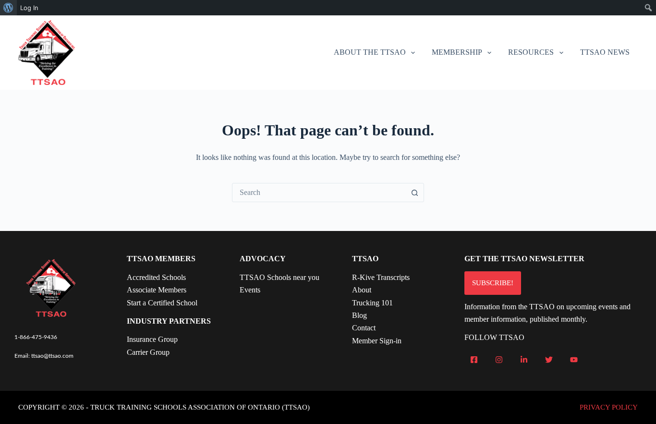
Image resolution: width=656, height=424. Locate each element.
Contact (364, 328)
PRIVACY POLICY (609, 407)
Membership (457, 52)
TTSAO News (605, 52)
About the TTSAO (370, 52)
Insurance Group (152, 339)
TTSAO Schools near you (279, 277)
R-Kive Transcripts (381, 277)
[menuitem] (8, 7)
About (361, 290)
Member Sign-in (376, 341)
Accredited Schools (156, 277)
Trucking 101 (372, 303)
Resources (531, 52)
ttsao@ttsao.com (52, 356)
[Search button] (414, 192)
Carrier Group (148, 352)
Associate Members (156, 290)
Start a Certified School (162, 303)
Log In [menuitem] (29, 8)
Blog (359, 315)
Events (250, 290)
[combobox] (318, 192)
